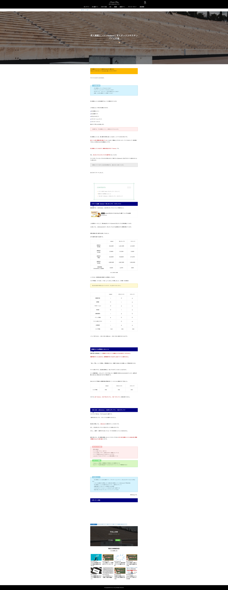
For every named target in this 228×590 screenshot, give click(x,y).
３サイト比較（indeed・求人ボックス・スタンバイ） (109, 191)
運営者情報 (142, 6)
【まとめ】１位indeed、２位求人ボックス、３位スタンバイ (110, 196)
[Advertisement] (114, 511)
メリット (115, 524)
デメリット (110, 524)
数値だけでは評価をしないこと (104, 193)
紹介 (110, 6)
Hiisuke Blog (113, 587)
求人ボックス (124, 524)
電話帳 (115, 6)
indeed (100, 524)
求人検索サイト (95, 6)
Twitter (111, 540)
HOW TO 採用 (104, 6)
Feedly (117, 540)
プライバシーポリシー (132, 6)
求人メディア (86, 6)
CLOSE (129, 187)
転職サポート (122, 6)
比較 (119, 524)
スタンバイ (105, 524)
